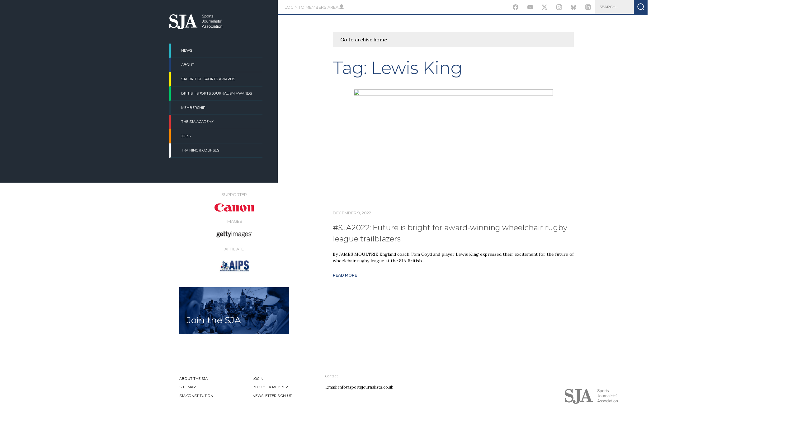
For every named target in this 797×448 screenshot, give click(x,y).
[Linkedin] (588, 8)
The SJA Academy (197, 121)
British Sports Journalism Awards (216, 93)
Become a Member (270, 387)
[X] (544, 8)
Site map (187, 387)
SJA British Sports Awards (208, 79)
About (187, 65)
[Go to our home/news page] (195, 27)
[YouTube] (530, 8)
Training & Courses (200, 150)
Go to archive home (363, 39)
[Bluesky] (573, 8)
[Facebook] (515, 8)
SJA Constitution (196, 396)
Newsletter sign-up (272, 396)
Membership (193, 107)
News (186, 50)
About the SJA (193, 378)
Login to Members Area (312, 7)
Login (257, 378)
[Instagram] (559, 8)
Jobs (186, 136)
